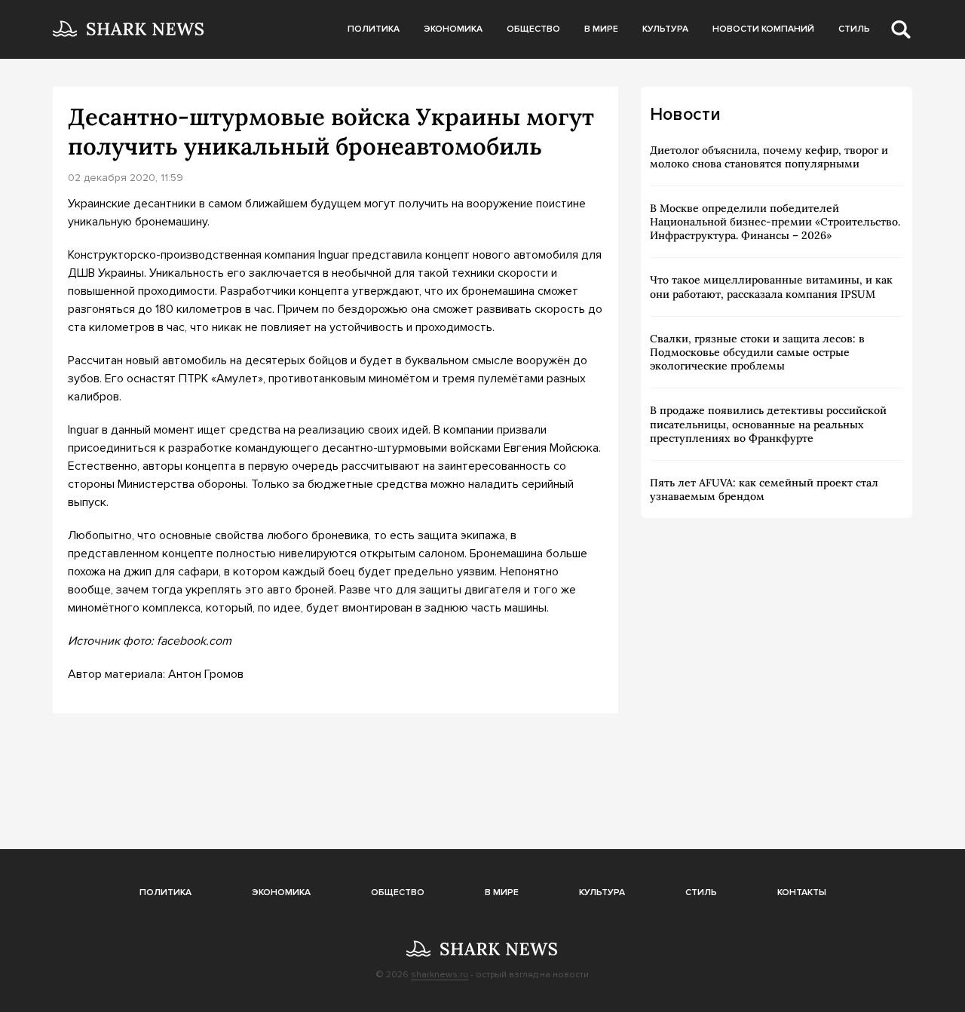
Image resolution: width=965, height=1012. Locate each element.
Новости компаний (763, 29)
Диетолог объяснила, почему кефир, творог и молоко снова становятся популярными (769, 156)
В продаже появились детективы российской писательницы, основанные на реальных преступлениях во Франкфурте (768, 423)
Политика (374, 29)
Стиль (854, 29)
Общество (533, 29)
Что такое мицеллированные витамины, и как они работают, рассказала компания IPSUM (771, 286)
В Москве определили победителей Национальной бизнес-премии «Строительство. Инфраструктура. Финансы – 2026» (775, 221)
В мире (601, 29)
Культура (665, 29)
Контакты (801, 892)
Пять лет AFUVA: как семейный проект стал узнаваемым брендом (764, 489)
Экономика (453, 29)
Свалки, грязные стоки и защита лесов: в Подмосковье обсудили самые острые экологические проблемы (757, 352)
